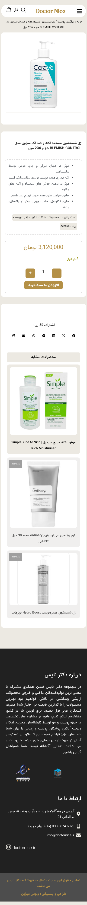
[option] (43, 75)
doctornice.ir (24, 847)
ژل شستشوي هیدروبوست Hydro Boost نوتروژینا (44, 612)
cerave (65, 226)
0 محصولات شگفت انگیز (46, 217)
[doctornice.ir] (8, 847)
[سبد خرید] (9, 10)
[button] (73, 335)
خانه (79, 21)
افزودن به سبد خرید (43, 285)
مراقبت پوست (66, 21)
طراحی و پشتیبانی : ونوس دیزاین (43, 894)
